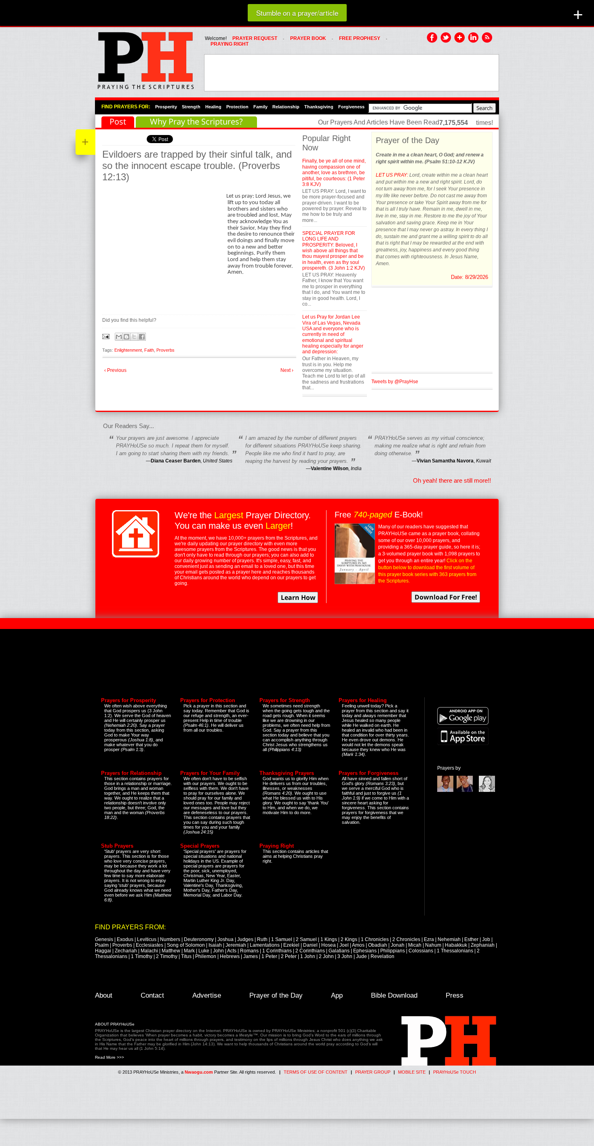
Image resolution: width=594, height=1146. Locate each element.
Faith (149, 350)
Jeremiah (235, 945)
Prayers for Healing (363, 700)
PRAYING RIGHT (230, 44)
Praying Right (276, 846)
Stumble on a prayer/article (297, 13)
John (218, 951)
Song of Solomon (186, 945)
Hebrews (230, 956)
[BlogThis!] (126, 337)
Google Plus (460, 38)
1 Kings (328, 939)
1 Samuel (281, 939)
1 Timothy (141, 956)
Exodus (125, 939)
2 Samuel (306, 939)
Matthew (171, 951)
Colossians (421, 951)
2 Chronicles (406, 939)
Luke (203, 951)
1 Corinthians (277, 951)
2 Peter (289, 956)
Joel (344, 945)
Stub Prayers (117, 846)
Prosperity (166, 106)
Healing (213, 106)
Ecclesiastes (149, 945)
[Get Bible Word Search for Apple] (463, 743)
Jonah (397, 945)
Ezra (429, 939)
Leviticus (146, 939)
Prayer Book (308, 38)
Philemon (205, 956)
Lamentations (265, 945)
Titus (186, 956)
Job (486, 939)
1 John (307, 956)
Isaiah (215, 945)
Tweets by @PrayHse (394, 381)
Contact (152, 995)
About (103, 995)
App (337, 995)
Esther (471, 939)
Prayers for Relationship (131, 773)
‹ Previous (115, 370)
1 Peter (269, 956)
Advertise (206, 995)
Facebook (432, 38)
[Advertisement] (351, 73)
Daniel (310, 945)
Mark (189, 951)
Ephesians (365, 951)
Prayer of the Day (276, 995)
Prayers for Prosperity (128, 700)
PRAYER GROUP (372, 1072)
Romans (249, 951)
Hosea (328, 945)
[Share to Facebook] (142, 337)
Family (260, 106)
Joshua (225, 939)
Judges (245, 939)
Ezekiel (291, 945)
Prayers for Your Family (210, 773)
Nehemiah (449, 939)
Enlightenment (128, 350)
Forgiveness (351, 106)
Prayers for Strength (284, 700)
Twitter (446, 38)
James (250, 956)
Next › (286, 370)
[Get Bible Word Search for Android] (463, 723)
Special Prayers (199, 846)
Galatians (339, 951)
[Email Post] (106, 335)
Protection (237, 106)
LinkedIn (473, 38)
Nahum (433, 945)
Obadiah (377, 945)
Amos (358, 945)
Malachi (149, 951)
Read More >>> (109, 1057)
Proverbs (165, 350)
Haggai (103, 951)
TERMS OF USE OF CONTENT (316, 1072)
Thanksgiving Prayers (286, 773)
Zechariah (126, 951)
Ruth (262, 939)
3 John (344, 956)
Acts (231, 951)
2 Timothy (166, 956)
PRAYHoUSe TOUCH (454, 1072)
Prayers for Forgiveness (368, 773)
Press (454, 995)
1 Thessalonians (455, 951)
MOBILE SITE (411, 1072)
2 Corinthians (310, 951)
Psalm (102, 945)
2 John (326, 956)
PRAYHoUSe (145, 58)
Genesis (104, 939)
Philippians (392, 951)
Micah (414, 945)
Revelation (382, 956)
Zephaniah (483, 945)
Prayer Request (254, 38)
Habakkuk (456, 945)
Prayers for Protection (207, 700)
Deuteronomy (199, 939)
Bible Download (394, 995)
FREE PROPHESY (359, 38)
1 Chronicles (375, 939)
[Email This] (119, 337)
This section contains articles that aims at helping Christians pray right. (295, 856)
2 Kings (349, 939)
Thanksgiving (318, 106)
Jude (361, 956)
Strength (191, 106)
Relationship (285, 106)
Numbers (170, 939)
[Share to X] (134, 337)
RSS (487, 38)
